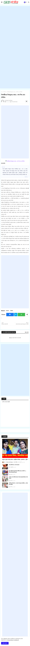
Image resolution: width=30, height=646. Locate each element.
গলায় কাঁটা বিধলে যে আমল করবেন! (14, 464)
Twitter (15, 314)
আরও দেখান (27, 332)
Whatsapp (21, 314)
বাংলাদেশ (7, 310)
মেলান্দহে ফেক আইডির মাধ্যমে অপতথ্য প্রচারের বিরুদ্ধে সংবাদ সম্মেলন (18, 477)
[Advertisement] (15, 47)
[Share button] (27, 314)
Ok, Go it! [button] (5, 643)
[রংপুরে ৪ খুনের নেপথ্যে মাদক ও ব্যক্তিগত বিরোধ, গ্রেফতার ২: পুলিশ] (15, 448)
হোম (1, 92)
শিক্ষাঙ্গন (4, 92)
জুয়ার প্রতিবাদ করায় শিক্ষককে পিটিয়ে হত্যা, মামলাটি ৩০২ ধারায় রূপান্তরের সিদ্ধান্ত (17, 471)
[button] (28, 2)
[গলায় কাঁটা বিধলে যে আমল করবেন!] (5, 466)
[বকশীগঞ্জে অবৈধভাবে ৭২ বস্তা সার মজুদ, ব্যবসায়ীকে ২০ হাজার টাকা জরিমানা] (5, 485)
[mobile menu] (1, 2)
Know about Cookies (12, 640)
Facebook (10, 314)
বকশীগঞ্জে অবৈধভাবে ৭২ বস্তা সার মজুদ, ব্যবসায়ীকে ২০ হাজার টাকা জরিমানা (18, 483)
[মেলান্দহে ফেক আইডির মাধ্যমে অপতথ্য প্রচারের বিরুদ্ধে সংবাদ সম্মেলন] (5, 478)
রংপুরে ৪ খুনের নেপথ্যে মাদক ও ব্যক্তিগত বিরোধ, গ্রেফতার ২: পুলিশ (15, 459)
